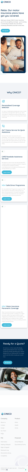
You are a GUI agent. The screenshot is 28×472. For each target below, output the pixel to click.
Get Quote (5, 30)
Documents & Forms (20, 444)
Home (16, 428)
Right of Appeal (5, 447)
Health (16, 425)
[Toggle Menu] (26, 2)
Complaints (4, 456)
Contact (3, 425)
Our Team (3, 431)
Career (2, 428)
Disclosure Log (5, 450)
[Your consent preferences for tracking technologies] (25, 469)
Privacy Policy (21, 468)
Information (4, 441)
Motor (16, 422)
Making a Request (5, 444)
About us (3, 422)
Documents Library (6, 453)
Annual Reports (19, 441)
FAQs (2, 433)
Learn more (6, 172)
